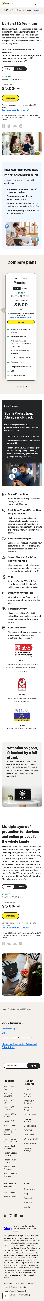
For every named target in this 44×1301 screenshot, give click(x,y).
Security (23, 1287)
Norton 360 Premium (9, 1108)
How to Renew (10, 1196)
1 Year (8, 69)
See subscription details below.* (15, 110)
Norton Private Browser (10, 1174)
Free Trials (28, 1202)
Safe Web (28, 1130)
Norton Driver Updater (10, 1161)
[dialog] (5, 1295)
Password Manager (28, 1149)
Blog (26, 1193)
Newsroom (19, 1283)
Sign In (27, 1207)
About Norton (30, 1189)
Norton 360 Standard (9, 1094)
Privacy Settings (24, 1295)
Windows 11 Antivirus (29, 1108)
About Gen (8, 1283)
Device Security (8, 1028)
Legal (6, 1287)
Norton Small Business (9, 1147)
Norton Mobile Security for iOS (10, 1140)
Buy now (10, 98)
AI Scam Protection (28, 1095)
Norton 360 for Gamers (10, 1115)
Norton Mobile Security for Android (10, 1132)
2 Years (20, 69)
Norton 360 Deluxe (9, 1101)
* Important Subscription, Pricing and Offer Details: (19, 1045)
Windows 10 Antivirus (29, 1102)
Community (28, 1198)
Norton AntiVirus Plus (11, 1087)
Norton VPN (9, 1121)
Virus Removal (30, 1114)
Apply (33, 1065)
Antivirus (27, 1089)
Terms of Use (9, 1291)
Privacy (14, 1287)
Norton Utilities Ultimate (10, 1154)
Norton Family (10, 1125)
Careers (30, 1283)
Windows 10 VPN (31, 1139)
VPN (3, 1033)
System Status (9, 1295)
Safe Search (29, 1134)
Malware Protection (28, 1120)
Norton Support (10, 1192)
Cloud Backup (30, 1126)
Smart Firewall (30, 1143)
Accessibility (22, 1291)
